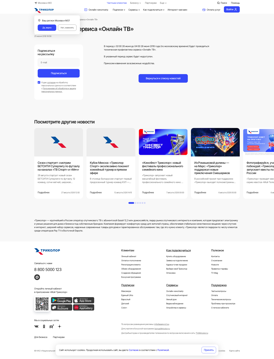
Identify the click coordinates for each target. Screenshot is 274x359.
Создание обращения (131, 273)
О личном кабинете (220, 307)
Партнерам (151, 2)
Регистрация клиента (130, 264)
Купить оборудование (176, 256)
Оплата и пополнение (131, 260)
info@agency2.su (161, 324)
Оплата (214, 295)
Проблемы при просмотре (223, 303)
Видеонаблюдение (174, 303)
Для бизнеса (40, 337)
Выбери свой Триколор (176, 269)
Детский (125, 303)
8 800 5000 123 (48, 269)
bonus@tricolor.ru (162, 328)
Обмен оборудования (131, 269)
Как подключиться (152, 9)
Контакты (215, 256)
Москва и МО (45, 2)
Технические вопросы (221, 299)
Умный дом (171, 299)
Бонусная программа (131, 277)
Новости (215, 264)
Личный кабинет (128, 256)
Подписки (118, 9)
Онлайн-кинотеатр (98, 9)
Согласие (134, 350)
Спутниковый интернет (177, 295)
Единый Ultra (127, 295)
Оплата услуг (213, 9)
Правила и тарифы (219, 269)
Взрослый (125, 299)
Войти (229, 9)
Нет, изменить (67, 27)
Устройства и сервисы (176, 307)
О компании (216, 260)
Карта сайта (234, 350)
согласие (51, 82)
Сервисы (133, 9)
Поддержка (219, 285)
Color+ (124, 307)
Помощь (235, 2)
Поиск (224, 2)
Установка (170, 273)
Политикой (163, 350)
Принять (209, 349)
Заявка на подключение (177, 260)
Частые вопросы (218, 291)
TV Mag (214, 273)
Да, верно (47, 27)
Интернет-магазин (177, 9)
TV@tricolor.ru (202, 333)
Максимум (126, 291)
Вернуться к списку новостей (163, 78)
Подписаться (59, 73)
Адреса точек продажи (176, 264)
